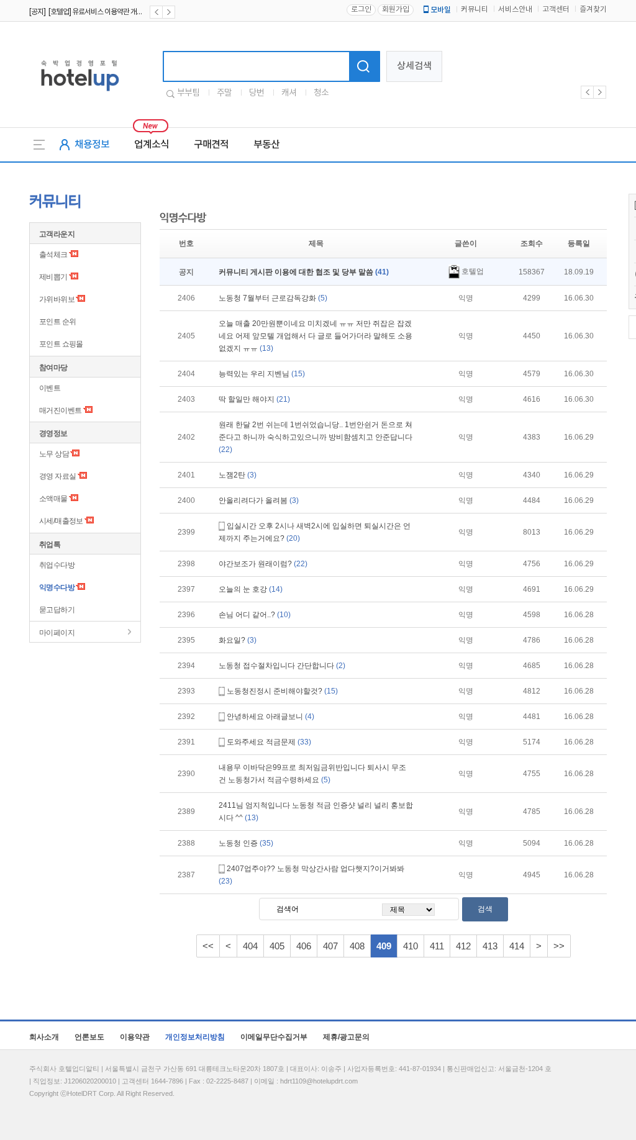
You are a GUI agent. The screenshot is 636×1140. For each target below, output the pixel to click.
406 (303, 946)
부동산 (266, 144)
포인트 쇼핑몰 (61, 344)
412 (463, 946)
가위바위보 (57, 299)
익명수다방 (57, 587)
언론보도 (89, 1037)
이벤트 (49, 388)
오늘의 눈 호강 (251, 589)
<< (208, 946)
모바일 (440, 10)
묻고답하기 (57, 609)
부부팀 (188, 93)
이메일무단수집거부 (273, 1037)
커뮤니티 (474, 10)
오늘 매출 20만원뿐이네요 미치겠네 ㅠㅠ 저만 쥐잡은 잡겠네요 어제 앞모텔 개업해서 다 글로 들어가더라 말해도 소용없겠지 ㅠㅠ (315, 336)
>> (559, 946)
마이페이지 (57, 632)
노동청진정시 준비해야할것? (282, 691)
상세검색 (414, 66)
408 (357, 946)
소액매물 (53, 498)
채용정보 (92, 144)
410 (410, 946)
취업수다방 (57, 565)
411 (437, 946)
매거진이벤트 (60, 410)
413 (490, 946)
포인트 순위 (57, 321)
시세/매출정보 (61, 521)
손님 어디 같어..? (255, 614)
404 (250, 946)
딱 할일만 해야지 (254, 399)
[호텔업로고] (79, 93)
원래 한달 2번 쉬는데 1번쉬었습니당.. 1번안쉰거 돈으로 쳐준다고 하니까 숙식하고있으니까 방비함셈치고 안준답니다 (315, 437)
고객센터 (556, 10)
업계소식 (151, 144)
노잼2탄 (238, 475)
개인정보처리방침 (195, 1037)
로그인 (361, 10)
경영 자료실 (57, 476)
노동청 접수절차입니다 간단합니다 (282, 665)
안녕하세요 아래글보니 (270, 716)
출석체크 (53, 254)
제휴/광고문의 (346, 1037)
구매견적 (211, 144)
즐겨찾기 (593, 10)
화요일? (238, 640)
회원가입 (395, 10)
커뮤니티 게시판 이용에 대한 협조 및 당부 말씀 (304, 272)
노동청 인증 (246, 843)
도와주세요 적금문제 (269, 742)
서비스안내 (515, 10)
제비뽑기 (53, 277)
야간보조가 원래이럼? (263, 563)
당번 (256, 93)
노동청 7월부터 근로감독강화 (273, 298)
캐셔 (288, 93)
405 (277, 946)
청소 (321, 93)
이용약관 (135, 1037)
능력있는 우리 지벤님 (262, 373)
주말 (224, 93)
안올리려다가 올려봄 (259, 500)
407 (330, 946)
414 (516, 946)
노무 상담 (54, 454)
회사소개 (44, 1037)
